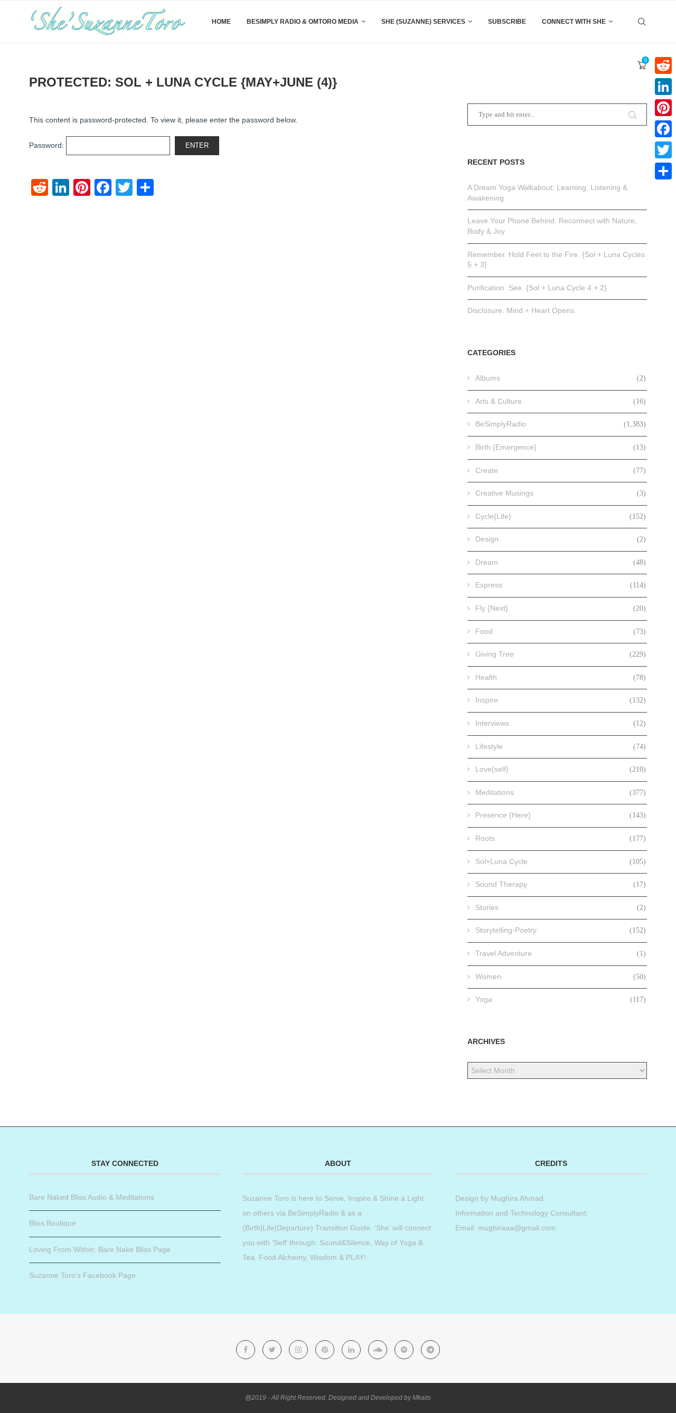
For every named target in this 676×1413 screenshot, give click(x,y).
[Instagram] (299, 1349)
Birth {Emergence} (560, 447)
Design (560, 539)
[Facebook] (246, 1349)
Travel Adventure (560, 953)
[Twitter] (273, 1349)
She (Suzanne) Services (423, 21)
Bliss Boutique (52, 1223)
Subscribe (507, 21)
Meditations (560, 792)
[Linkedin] (352, 1349)
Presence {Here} (560, 815)
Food (560, 631)
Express (560, 585)
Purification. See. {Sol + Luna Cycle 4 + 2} (537, 287)
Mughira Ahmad (516, 1198)
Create (560, 470)
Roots (560, 838)
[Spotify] (405, 1349)
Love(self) (560, 769)
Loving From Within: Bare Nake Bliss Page (100, 1249)
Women (560, 976)
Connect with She (574, 21)
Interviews (560, 723)
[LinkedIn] (663, 86)
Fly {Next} (560, 608)
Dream (560, 562)
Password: (47, 145)
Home (221, 21)
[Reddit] (663, 65)
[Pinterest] (326, 1349)
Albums (560, 378)
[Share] (663, 171)
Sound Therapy (560, 884)
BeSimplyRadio (560, 424)
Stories (560, 907)
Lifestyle (560, 746)
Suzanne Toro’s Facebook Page (82, 1275)
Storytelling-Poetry (560, 930)
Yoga (560, 999)
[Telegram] (430, 1349)
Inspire (560, 700)
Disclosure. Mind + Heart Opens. (521, 310)
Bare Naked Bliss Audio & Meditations (91, 1197)
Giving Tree (560, 654)
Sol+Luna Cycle (560, 861)
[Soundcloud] (378, 1349)
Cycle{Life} (560, 516)
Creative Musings (560, 493)
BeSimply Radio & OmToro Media (303, 21)
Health (560, 677)
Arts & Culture (560, 401)
